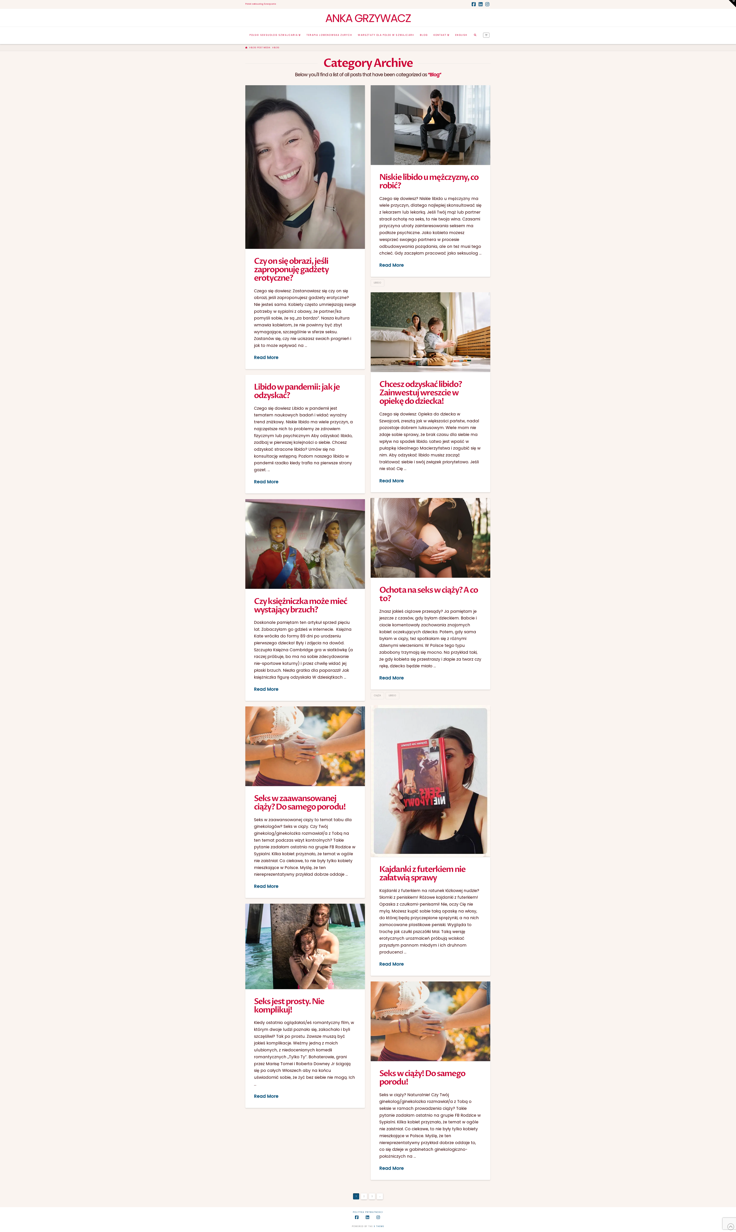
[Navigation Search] (475, 35)
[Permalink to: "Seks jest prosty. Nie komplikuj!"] (305, 946)
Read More (266, 357)
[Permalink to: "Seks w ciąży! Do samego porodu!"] (430, 1021)
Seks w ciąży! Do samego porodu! (422, 1077)
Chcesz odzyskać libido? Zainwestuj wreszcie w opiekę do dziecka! (420, 393)
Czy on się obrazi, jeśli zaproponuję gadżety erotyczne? (291, 269)
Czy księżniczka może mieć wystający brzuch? (300, 605)
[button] (732, 3)
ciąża (377, 695)
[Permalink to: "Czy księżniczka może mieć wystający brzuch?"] (305, 544)
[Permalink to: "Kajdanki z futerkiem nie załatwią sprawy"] (430, 781)
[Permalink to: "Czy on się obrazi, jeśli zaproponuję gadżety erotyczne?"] (305, 167)
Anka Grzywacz (368, 18)
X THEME (379, 1226)
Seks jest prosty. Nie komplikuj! (289, 1005)
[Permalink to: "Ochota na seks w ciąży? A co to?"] (430, 538)
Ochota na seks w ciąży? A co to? (428, 594)
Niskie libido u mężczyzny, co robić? (428, 181)
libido (377, 282)
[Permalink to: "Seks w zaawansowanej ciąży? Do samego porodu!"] (305, 746)
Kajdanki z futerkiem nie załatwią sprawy (422, 873)
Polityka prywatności (368, 1212)
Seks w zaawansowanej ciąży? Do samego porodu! (299, 802)
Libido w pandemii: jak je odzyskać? (297, 391)
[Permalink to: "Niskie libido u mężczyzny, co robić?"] (430, 125)
